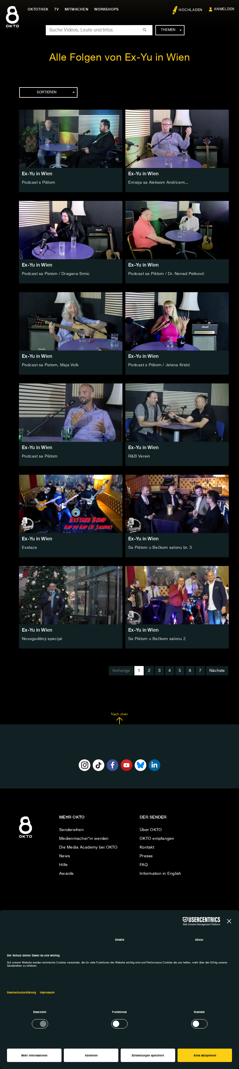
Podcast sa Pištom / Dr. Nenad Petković (166, 274)
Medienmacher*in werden (84, 839)
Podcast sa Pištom (39, 456)
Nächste (217, 671)
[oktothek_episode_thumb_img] (70, 139)
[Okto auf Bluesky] (140, 765)
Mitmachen (77, 9)
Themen (168, 30)
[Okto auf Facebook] (112, 765)
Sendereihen (71, 830)
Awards (66, 874)
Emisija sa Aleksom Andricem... (158, 182)
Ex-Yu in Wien (37, 173)
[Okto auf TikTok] (98, 765)
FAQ (144, 865)
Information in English (160, 874)
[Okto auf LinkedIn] (154, 765)
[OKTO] (12, 22)
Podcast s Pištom (38, 182)
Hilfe (63, 865)
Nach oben (119, 714)
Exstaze (29, 548)
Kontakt (147, 847)
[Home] (25, 838)
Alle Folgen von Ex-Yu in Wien (119, 58)
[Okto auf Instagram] (84, 765)
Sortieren (47, 92)
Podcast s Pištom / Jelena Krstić (159, 365)
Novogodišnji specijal (42, 639)
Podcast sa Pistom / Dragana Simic (56, 274)
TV (56, 9)
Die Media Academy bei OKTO (88, 847)
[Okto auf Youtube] (126, 765)
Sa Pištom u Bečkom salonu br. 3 (160, 548)
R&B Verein (139, 456)
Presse (146, 856)
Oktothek (38, 9)
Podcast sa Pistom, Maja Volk (50, 365)
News (64, 856)
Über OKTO (151, 830)
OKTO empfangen (157, 839)
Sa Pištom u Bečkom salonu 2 (157, 639)
